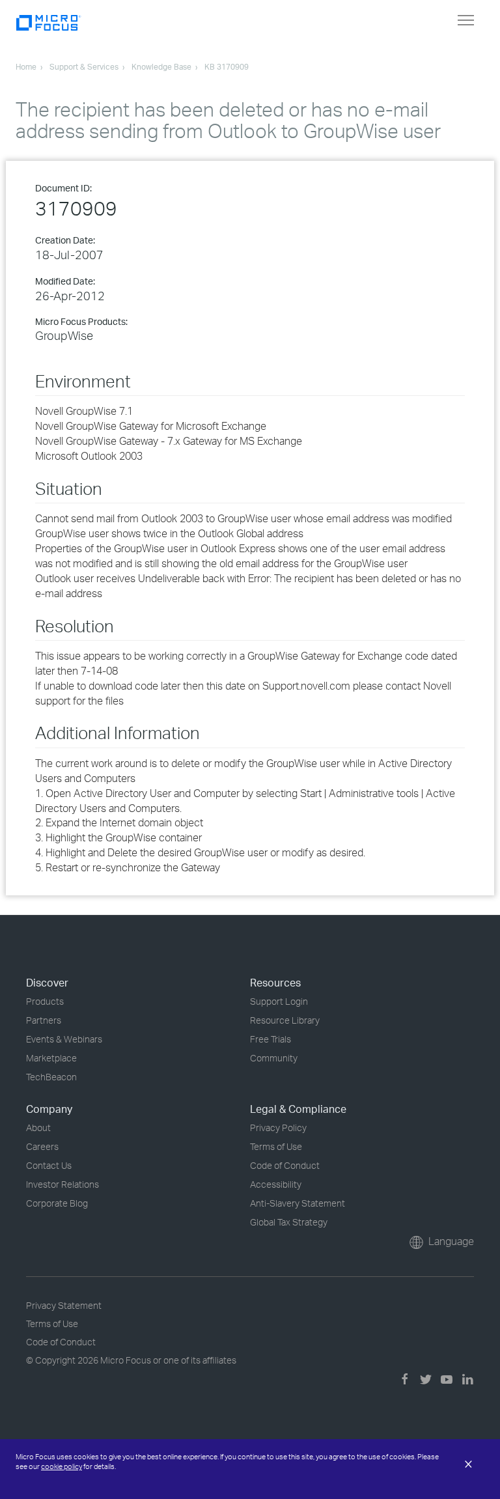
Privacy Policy (278, 1127)
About (38, 1127)
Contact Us (49, 1165)
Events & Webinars (64, 1038)
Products (45, 1001)
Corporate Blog (57, 1203)
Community (274, 1057)
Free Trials (270, 1038)
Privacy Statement (64, 1305)
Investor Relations (62, 1184)
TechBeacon (51, 1076)
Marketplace (51, 1057)
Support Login (279, 1001)
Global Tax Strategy (288, 1221)
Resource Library (285, 1020)
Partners (43, 1020)
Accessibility (275, 1184)
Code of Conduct (285, 1165)
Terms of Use (276, 1146)
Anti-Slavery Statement (297, 1203)
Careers (42, 1146)
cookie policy (61, 1466)
